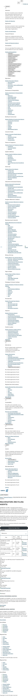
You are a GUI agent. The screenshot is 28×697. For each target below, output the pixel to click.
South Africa (11, 394)
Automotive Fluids (12, 97)
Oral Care (10, 155)
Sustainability (8, 423)
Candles (9, 135)
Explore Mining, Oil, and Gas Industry (13, 257)
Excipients (10, 157)
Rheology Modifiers (12, 177)
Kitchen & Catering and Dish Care (15, 176)
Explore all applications (10, 31)
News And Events (9, 443)
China (9, 388)
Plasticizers (10, 110)
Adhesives (10, 95)
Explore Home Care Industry (11, 169)
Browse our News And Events (12, 436)
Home (1, 497)
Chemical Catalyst (12, 147)
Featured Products (8, 497)
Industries (7, 339)
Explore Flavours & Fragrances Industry (14, 145)
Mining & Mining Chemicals (14, 269)
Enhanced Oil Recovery (13, 263)
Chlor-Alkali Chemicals (13, 251)
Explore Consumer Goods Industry (13, 134)
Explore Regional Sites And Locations (13, 387)
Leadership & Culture (13, 470)
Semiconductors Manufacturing (15, 245)
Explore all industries (10, 21)
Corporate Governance (8, 653)
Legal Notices (6, 648)
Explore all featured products (12, 43)
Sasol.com (5, 655)
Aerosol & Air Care (12, 137)
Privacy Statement (7, 649)
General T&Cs (6, 650)
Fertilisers (10, 83)
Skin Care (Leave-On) (12, 304)
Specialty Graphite (12, 235)
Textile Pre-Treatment (13, 332)
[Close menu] (21, 1)
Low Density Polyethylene (14, 316)
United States (11, 395)
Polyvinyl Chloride (12, 318)
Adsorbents (10, 239)
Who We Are (8, 397)
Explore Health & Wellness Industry (13, 154)
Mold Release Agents (13, 129)
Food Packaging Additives (14, 289)
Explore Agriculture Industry (11, 80)
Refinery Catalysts (12, 207)
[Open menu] (18, 3)
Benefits (10, 471)
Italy (9, 391)
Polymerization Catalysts (13, 216)
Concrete (10, 123)
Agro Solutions (11, 82)
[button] (14, 533)
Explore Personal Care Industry (12, 301)
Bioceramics (11, 158)
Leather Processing (12, 336)
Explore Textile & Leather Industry (13, 329)
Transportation (11, 114)
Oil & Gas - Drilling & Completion (15, 259)
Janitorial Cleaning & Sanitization (15, 173)
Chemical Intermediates (13, 100)
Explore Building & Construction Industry (14, 119)
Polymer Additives (12, 213)
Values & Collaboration (13, 473)
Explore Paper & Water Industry (12, 274)
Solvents (10, 88)
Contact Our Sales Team (14, 528)
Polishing (10, 111)
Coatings (10, 101)
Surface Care (11, 138)
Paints (9, 108)
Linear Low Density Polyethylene (15, 317)
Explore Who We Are (10, 354)
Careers (7, 487)
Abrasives (10, 210)
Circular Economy (12, 214)
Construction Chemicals (13, 120)
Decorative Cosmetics (13, 308)
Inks (9, 296)
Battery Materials (12, 98)
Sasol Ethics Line (6, 652)
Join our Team (8, 458)
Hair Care (10, 302)
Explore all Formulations (10, 52)
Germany (10, 389)
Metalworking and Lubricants (14, 105)
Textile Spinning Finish (13, 331)
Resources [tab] (3, 530)
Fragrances (10, 146)
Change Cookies (6, 646)
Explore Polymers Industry (11, 313)
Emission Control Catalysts (14, 103)
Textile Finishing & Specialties (15, 335)
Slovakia (10, 392)
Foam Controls (11, 279)
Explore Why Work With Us (11, 469)
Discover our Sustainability (11, 411)
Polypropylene (11, 314)
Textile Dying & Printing (13, 333)
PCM (9, 107)
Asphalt (9, 128)
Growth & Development (13, 474)
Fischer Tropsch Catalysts (14, 104)
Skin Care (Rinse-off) (12, 305)
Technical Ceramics (12, 212)
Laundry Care (11, 172)
